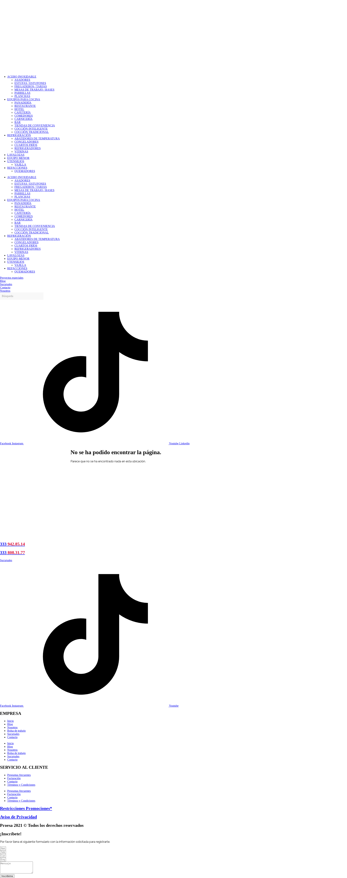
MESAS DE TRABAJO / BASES (34, 89)
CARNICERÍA (23, 118)
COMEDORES (23, 115)
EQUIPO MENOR (18, 158)
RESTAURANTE (25, 105)
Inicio (10, 720)
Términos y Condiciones (21, 784)
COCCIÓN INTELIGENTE (31, 128)
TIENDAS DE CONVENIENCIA (34, 125)
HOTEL (19, 109)
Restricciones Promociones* (26, 808)
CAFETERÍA (22, 112)
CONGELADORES (26, 141)
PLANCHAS (22, 96)
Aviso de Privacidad (18, 817)
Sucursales (13, 733)
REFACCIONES (17, 167)
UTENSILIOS (15, 161)
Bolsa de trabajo (16, 730)
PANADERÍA (22, 102)
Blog (10, 724)
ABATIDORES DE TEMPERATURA (37, 138)
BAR (17, 122)
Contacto (12, 737)
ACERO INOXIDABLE (21, 76)
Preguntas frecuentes (19, 775)
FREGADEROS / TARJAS (30, 86)
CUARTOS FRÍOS (25, 145)
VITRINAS (21, 151)
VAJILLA (20, 164)
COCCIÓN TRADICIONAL (31, 131)
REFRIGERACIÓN (19, 135)
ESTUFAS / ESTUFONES (30, 83)
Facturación (14, 778)
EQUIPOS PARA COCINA (23, 99)
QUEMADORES (24, 171)
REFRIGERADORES (27, 148)
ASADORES (22, 79)
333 (12, 544)
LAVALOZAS (15, 154)
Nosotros (12, 727)
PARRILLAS (22, 92)
